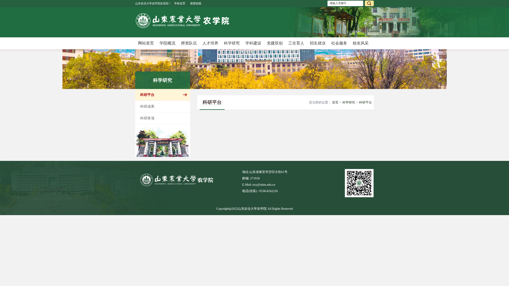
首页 (335, 102)
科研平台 (365, 102)
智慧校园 (195, 3)
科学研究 (348, 102)
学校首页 (179, 3)
